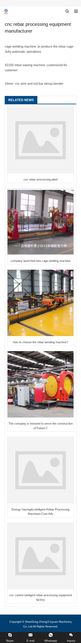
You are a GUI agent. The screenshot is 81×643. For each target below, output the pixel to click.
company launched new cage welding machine (40, 260)
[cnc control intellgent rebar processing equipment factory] (40, 556)
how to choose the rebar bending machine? (40, 342)
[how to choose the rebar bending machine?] (40, 303)
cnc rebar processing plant (41, 179)
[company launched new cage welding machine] (40, 221)
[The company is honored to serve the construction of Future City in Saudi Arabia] (40, 384)
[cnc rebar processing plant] (40, 140)
